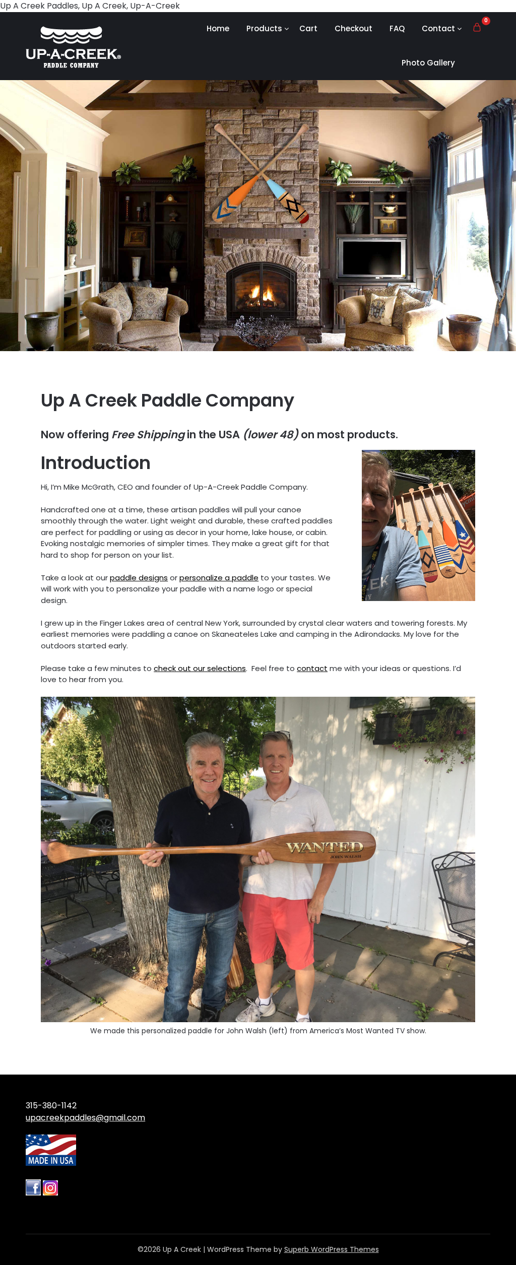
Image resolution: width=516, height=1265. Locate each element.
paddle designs (139, 577)
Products (264, 28)
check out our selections (200, 668)
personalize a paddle (219, 577)
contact (312, 668)
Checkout (353, 28)
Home (218, 28)
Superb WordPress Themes (331, 1249)
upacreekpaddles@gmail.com (85, 1117)
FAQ (397, 28)
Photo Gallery (428, 62)
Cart (308, 28)
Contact (438, 28)
